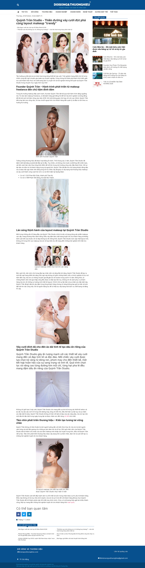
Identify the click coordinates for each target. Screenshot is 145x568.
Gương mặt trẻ (101, 12)
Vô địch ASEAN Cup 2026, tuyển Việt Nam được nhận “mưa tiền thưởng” (36, 539)
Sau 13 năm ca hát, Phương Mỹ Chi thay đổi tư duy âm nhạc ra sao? (75, 534)
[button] (18, 5)
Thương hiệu (47, 12)
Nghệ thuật (88, 12)
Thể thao (114, 12)
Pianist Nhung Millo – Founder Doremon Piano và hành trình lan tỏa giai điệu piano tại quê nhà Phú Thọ (36, 534)
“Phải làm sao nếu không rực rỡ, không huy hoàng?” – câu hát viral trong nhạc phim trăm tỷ (44, 29)
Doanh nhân (75, 12)
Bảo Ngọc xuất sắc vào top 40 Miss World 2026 (31, 27)
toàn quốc (71, 502)
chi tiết (66, 416)
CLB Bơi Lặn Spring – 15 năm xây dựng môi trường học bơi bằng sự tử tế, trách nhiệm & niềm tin (114, 75)
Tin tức (25, 12)
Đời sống (34, 12)
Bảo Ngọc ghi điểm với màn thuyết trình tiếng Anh (72, 538)
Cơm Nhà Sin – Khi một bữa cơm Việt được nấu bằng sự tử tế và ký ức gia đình (109, 49)
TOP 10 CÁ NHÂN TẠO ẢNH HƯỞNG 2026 (112, 83)
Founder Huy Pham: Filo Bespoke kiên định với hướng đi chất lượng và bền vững (115, 67)
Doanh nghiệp (61, 12)
